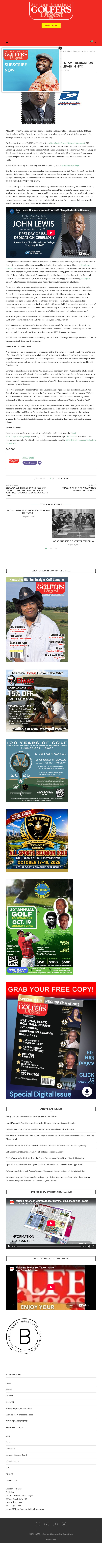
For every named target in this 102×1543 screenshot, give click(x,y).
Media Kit (10, 1402)
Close (60, 48)
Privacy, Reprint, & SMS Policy (19, 1408)
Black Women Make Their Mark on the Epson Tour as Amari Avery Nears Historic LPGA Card (45, 1158)
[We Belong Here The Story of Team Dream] (73, 523)
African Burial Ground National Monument (67, 143)
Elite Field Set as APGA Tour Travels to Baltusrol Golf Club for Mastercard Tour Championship (46, 1145)
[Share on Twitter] (61, 478)
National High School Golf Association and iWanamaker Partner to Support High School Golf (45, 1171)
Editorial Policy (12, 1461)
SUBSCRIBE (51, 25)
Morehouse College (70, 165)
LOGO (8, 1467)
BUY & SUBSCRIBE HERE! (17, 1421)
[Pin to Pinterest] (64, 478)
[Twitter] (46, 1524)
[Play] (9, 1246)
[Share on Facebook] (58, 478)
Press (8, 1442)
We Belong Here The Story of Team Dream (73, 541)
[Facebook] (38, 1524)
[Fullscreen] (93, 1246)
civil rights (85, 278)
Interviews (10, 1448)
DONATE (9, 1474)
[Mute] (89, 1246)
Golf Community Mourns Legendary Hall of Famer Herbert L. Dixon (34, 1152)
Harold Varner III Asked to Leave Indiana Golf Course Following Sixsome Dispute (40, 1123)
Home (8, 1383)
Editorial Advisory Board (16, 1455)
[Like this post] (54, 478)
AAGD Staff (28, 457)
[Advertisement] (51, 32)
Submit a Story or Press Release (19, 1414)
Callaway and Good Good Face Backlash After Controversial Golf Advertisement (40, 1129)
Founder (9, 1395)
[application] (51, 1223)
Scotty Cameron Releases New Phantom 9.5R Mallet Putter (31, 1116)
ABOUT (9, 1389)
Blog (8, 1436)
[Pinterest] (64, 1524)
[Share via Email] (67, 478)
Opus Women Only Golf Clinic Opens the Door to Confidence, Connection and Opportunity (44, 1164)
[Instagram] (55, 1524)
